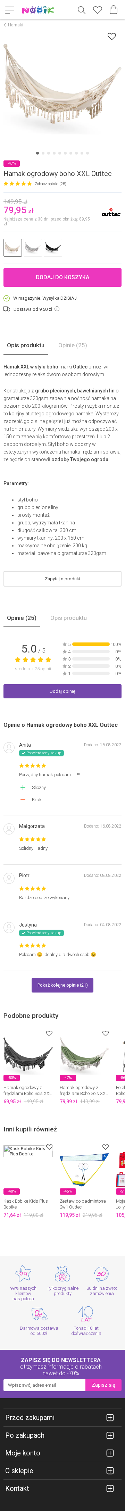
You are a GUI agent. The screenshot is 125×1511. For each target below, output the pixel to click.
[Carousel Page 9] (82, 153)
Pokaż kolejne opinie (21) (63, 985)
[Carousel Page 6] (65, 153)
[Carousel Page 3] (48, 153)
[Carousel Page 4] (54, 153)
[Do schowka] (49, 1033)
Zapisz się (103, 1385)
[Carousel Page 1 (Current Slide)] (37, 153)
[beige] (12, 248)
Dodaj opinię (62, 691)
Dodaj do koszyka (62, 277)
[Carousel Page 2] (43, 153)
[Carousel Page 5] (59, 153)
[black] (53, 248)
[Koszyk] (113, 9)
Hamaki (15, 24)
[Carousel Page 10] (87, 153)
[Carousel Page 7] (70, 153)
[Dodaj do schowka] (112, 36)
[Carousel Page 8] (76, 153)
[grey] (33, 248)
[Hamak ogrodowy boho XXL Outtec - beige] (62, 89)
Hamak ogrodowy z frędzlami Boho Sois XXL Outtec (27, 1093)
